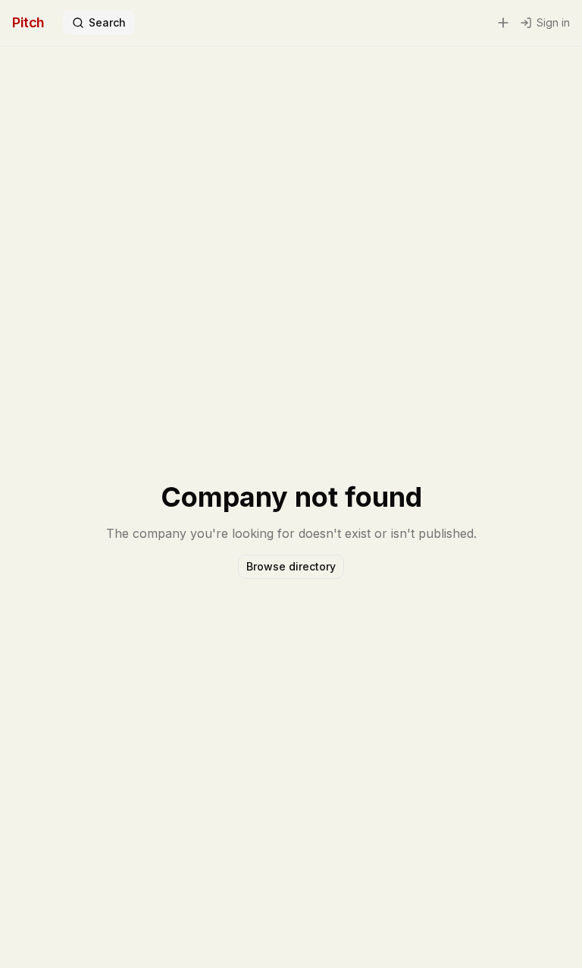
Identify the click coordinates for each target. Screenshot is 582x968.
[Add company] (503, 22)
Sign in (553, 22)
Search (107, 22)
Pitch (28, 22)
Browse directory (291, 566)
